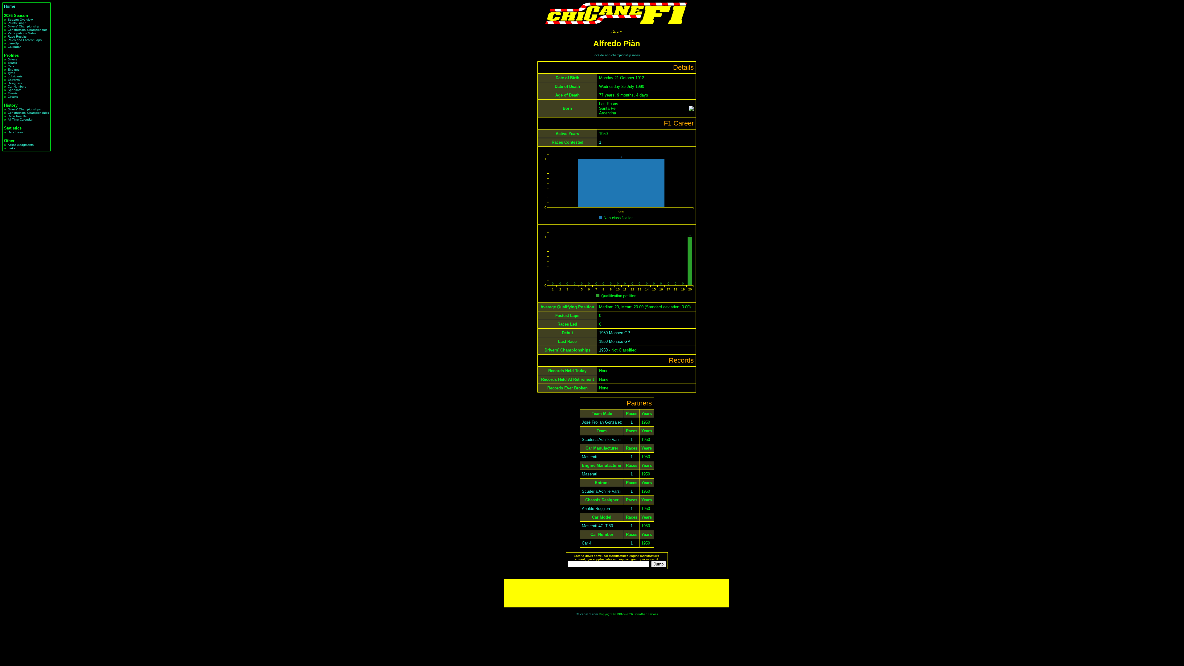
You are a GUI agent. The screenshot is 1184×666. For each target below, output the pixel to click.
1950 (603, 350)
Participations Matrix (22, 33)
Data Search (17, 132)
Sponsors (14, 90)
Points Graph (17, 23)
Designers (15, 83)
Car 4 (586, 543)
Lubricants (15, 76)
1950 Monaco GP (614, 333)
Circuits (13, 96)
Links (11, 148)
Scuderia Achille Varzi (601, 439)
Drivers (12, 59)
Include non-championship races (617, 55)
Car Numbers (17, 86)
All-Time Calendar (20, 119)
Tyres (11, 73)
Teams (12, 62)
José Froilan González (602, 422)
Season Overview (20, 19)
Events (13, 93)
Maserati (589, 456)
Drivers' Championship (23, 26)
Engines (13, 69)
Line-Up (13, 43)
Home (9, 6)
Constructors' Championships (28, 112)
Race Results (17, 36)
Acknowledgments (21, 144)
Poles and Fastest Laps (25, 40)
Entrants (14, 79)
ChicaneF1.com (587, 614)
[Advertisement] (616, 593)
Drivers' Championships (24, 109)
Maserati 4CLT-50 (597, 526)
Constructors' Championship (27, 29)
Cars (11, 66)
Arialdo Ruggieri (596, 508)
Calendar (14, 46)
